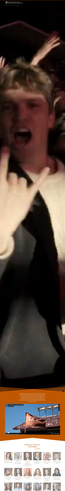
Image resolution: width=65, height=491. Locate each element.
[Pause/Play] (63, 391)
